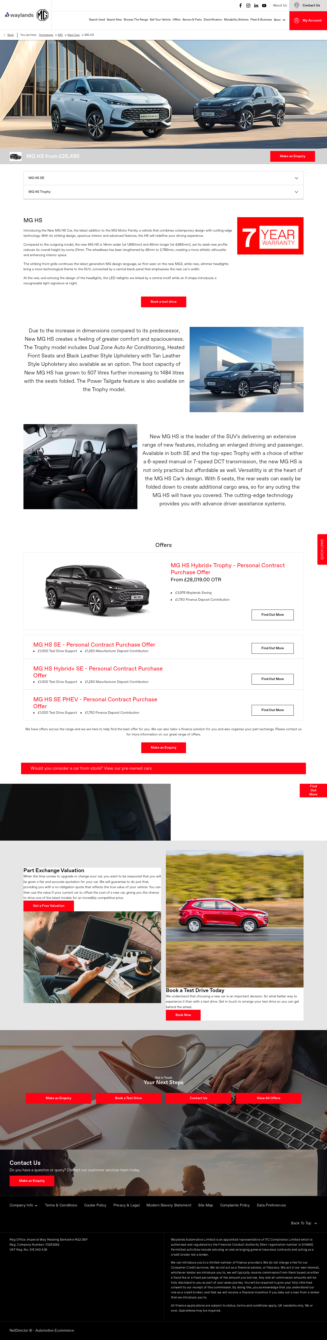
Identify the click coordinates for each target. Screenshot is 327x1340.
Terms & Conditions (61, 1205)
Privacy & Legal (126, 1205)
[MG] (42, 15)
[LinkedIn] (256, 5)
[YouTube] (264, 5)
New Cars (74, 35)
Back (10, 35)
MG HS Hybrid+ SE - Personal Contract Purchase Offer (98, 672)
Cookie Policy (95, 1205)
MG (60, 35)
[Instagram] (248, 5)
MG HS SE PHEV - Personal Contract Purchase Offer (95, 703)
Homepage (46, 35)
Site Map (205, 1205)
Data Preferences (271, 1205)
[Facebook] (240, 5)
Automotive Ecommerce (54, 1330)
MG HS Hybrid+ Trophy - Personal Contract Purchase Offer (228, 569)
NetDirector (19, 1330)
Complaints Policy (235, 1205)
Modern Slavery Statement (169, 1205)
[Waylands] (19, 15)
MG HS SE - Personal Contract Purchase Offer (94, 645)
